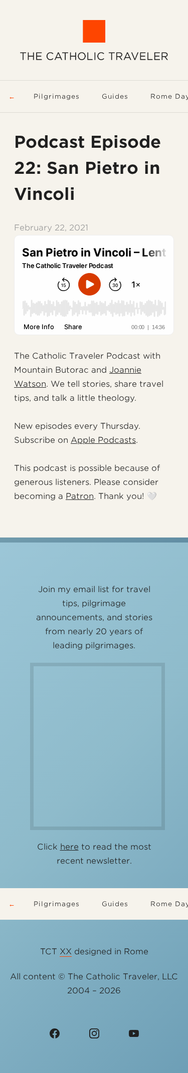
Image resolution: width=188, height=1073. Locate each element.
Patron (80, 496)
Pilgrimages (57, 96)
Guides (115, 96)
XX (66, 951)
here (69, 847)
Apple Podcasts (103, 440)
